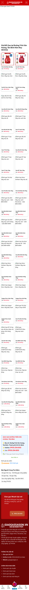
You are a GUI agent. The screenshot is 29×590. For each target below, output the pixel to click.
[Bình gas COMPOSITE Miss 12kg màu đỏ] (21, 353)
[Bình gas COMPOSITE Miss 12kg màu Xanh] (21, 332)
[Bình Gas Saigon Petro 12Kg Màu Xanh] (7, 311)
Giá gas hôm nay (6, 473)
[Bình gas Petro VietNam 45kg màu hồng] (7, 416)
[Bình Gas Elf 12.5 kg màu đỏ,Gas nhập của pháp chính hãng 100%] (7, 332)
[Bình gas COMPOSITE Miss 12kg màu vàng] (7, 353)
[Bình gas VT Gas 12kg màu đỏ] (7, 142)
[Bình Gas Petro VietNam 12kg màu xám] (7, 268)
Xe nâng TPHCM (6, 481)
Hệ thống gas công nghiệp (19, 473)
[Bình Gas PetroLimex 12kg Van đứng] (7, 373)
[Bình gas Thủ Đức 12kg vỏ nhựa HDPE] (21, 311)
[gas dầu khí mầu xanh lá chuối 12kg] (7, 101)
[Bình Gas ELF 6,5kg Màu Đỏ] (21, 59)
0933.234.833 (13, 450)
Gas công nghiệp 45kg (8, 478)
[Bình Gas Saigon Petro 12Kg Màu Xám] (7, 290)
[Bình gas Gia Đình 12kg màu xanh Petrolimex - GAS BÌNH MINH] (21, 203)
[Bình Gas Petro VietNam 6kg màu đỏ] (7, 59)
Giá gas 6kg (5, 476)
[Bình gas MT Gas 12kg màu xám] (21, 162)
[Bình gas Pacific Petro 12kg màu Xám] (7, 79)
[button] (2, 2)
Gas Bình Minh (19, 478)
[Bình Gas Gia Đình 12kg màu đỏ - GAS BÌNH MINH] (21, 247)
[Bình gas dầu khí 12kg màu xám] (21, 142)
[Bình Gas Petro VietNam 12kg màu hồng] (21, 268)
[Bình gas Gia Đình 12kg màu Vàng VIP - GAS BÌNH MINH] (7, 247)
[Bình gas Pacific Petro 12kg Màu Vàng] (21, 79)
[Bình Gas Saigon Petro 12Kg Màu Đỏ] (21, 290)
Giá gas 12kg (12, 476)
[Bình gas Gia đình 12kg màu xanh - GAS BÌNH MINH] (7, 203)
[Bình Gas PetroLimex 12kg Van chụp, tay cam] (21, 373)
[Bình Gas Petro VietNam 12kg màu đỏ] (21, 183)
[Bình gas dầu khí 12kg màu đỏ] (7, 121)
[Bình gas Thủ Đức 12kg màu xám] (7, 183)
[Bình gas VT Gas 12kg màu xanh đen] (21, 121)
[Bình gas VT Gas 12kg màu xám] (7, 162)
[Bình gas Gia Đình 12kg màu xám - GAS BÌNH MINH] (21, 225)
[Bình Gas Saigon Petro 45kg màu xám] (21, 416)
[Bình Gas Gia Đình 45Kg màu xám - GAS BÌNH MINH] (21, 394)
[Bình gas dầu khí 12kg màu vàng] (21, 101)
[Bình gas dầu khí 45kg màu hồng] (7, 394)
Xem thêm (14, 457)
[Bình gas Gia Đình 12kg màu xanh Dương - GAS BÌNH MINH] (7, 225)
